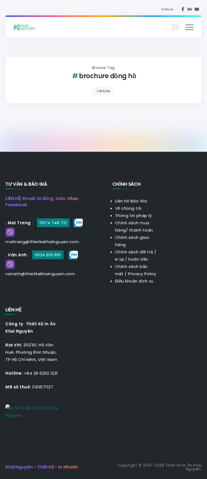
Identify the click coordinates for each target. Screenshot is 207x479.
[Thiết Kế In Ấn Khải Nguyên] (25, 27)
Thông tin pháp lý (133, 215)
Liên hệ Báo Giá (131, 201)
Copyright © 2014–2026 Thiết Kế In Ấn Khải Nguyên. (160, 467)
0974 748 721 (53, 223)
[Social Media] (183, 9)
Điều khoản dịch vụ (134, 281)
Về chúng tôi (128, 208)
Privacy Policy (142, 274)
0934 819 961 (48, 255)
